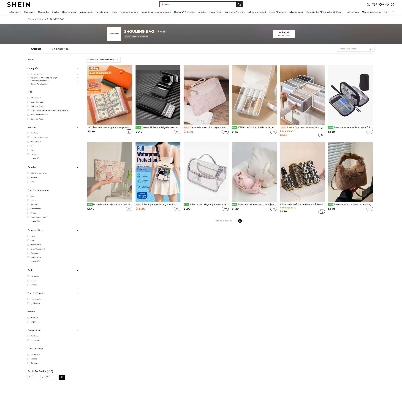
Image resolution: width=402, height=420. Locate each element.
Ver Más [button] (36, 158)
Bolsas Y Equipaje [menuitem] (277, 12)
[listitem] (137, 36)
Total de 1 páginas (223, 221)
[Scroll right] (393, 12)
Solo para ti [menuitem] (29, 12)
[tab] (36, 48)
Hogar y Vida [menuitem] (215, 12)
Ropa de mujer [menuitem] (69, 12)
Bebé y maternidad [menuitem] (257, 12)
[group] (53, 74)
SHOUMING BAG (139, 32)
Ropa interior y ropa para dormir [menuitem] (156, 12)
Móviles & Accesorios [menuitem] (371, 12)
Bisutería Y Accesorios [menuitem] (184, 12)
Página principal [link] (35, 19)
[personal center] (368, 4)
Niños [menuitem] (114, 12)
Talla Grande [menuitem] (102, 12)
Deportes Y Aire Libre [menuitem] (235, 12)
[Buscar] (239, 4)
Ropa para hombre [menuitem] (129, 12)
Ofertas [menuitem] (55, 12)
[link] (374, 4)
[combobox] (103, 59)
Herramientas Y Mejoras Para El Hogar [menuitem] (324, 12)
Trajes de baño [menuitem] (86, 12)
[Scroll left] (389, 12)
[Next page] (244, 221)
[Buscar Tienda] (371, 48)
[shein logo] (18, 4)
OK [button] (61, 377)
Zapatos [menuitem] (202, 12)
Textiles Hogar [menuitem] (352, 12)
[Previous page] (236, 221)
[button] (387, 4)
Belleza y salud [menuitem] (296, 12)
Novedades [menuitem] (43, 12)
